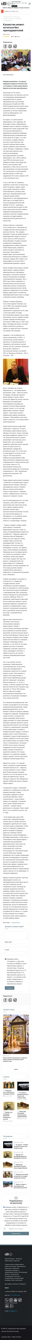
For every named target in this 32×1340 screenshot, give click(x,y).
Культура (16, 7)
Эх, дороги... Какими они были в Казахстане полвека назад (21, 1146)
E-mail (7, 950)
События (5, 7)
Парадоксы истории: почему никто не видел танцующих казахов (21, 1176)
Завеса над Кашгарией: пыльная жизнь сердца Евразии (20, 1166)
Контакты (26, 7)
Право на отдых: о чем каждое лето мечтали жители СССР (20, 1186)
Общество (10, 7)
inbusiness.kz (16, 922)
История (21, 7)
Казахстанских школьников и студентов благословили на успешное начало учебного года (15, 1059)
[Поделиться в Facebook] (5, 46)
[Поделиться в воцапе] (10, 46)
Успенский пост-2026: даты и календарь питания (8, 1092)
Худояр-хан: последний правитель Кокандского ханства (7, 1115)
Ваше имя (8, 942)
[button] (14, 1069)
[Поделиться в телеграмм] (15, 46)
